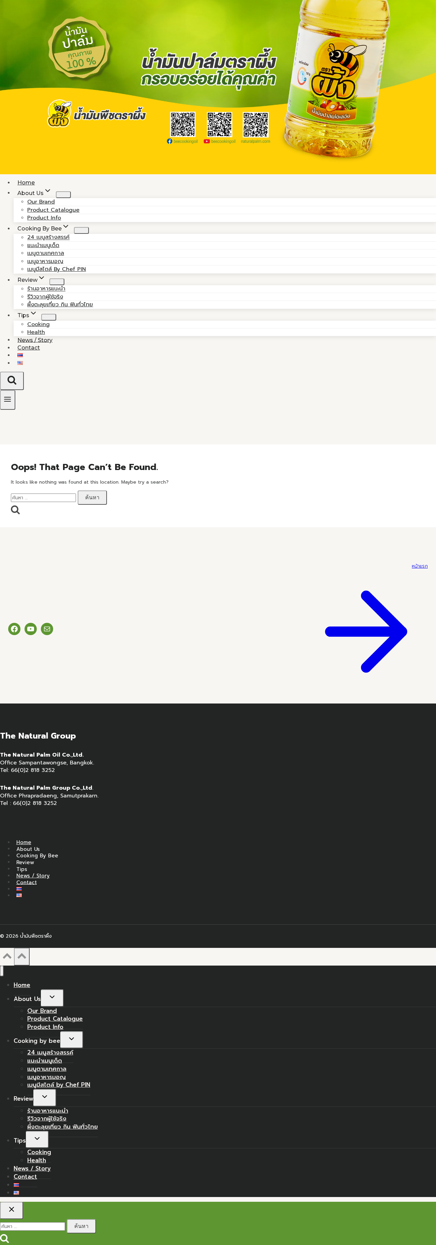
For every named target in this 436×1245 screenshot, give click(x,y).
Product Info (45, 1026)
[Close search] (11, 1210)
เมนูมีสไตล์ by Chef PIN (56, 269)
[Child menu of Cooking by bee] (81, 230)
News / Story (33, 875)
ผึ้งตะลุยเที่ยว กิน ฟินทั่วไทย (60, 305)
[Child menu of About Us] (63, 194)
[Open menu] (7, 399)
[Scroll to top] (7, 958)
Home (23, 842)
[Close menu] (2, 971)
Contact (28, 347)
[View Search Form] (12, 381)
